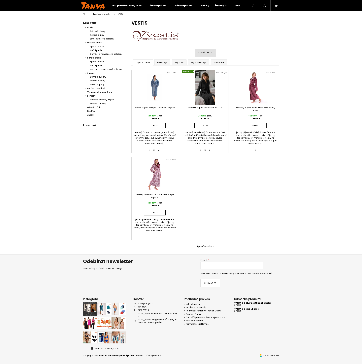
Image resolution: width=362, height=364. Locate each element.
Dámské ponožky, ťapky (102, 99)
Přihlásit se (210, 283)
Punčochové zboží (96, 88)
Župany (91, 73)
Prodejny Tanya (193, 314)
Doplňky (91, 111)
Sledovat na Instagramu (106, 348)
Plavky (90, 27)
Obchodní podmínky (196, 307)
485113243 (143, 306)
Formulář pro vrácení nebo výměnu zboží (206, 317)
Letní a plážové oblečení (102, 38)
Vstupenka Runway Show (99, 92)
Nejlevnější (162, 62)
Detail (155, 125)
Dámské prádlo (94, 42)
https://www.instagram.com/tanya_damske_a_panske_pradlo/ (157, 321)
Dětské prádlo (94, 107)
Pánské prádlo (94, 57)
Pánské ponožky (98, 103)
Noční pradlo (96, 50)
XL (159, 150)
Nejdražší (179, 62)
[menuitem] (127, 5)
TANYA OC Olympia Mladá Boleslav (252, 303)
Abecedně (219, 62)
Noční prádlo (96, 65)
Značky (90, 114)
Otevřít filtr (205, 52)
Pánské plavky (97, 35)
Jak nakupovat (193, 304)
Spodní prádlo (97, 46)
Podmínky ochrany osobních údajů (203, 310)
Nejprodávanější (198, 62)
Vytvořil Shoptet (271, 355)
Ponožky (91, 95)
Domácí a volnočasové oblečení (106, 54)
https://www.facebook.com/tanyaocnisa (157, 315)
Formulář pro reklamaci (197, 324)
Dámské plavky (97, 31)
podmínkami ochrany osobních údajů (252, 273)
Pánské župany (97, 80)
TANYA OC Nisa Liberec (246, 309)
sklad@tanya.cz (145, 303)
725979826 (143, 310)
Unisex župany (97, 84)
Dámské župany (98, 76)
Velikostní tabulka (194, 320)
